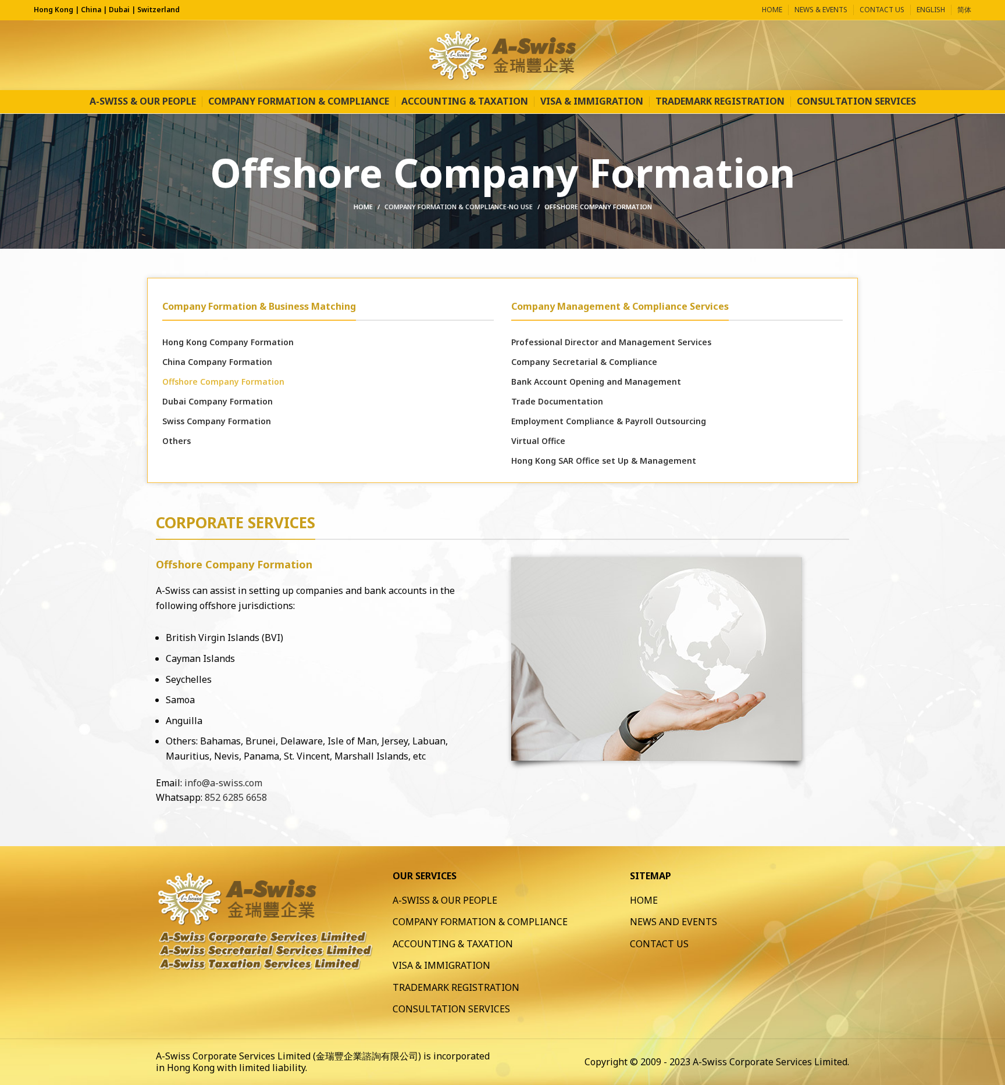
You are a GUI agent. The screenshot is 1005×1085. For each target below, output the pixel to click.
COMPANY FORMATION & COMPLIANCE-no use (458, 206)
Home (363, 206)
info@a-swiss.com (223, 782)
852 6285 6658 (236, 797)
